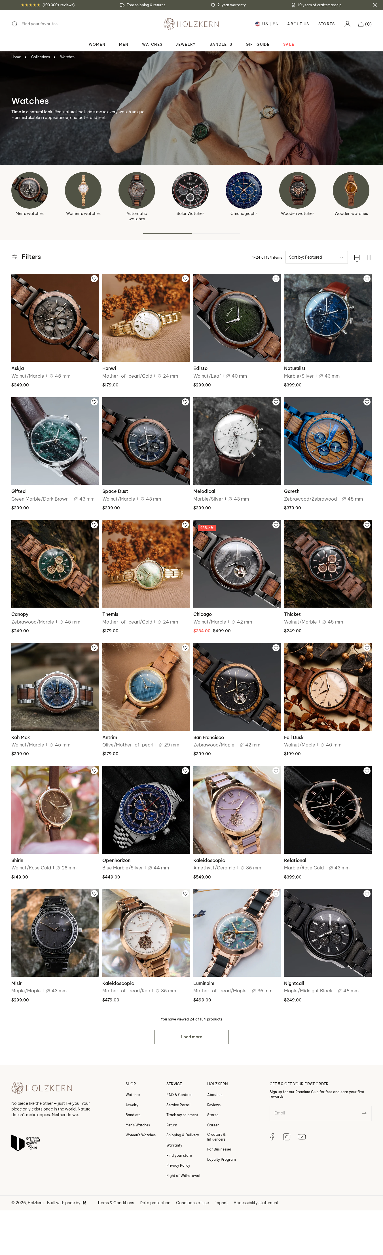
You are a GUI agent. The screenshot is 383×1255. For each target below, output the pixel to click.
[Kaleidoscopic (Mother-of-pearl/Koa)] (146, 933)
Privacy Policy (178, 1165)
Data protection (155, 1202)
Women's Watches (141, 1135)
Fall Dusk (294, 737)
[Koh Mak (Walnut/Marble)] (55, 687)
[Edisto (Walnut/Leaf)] (237, 318)
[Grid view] (368, 257)
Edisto (200, 368)
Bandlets (133, 1115)
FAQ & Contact (179, 1095)
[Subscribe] (364, 1113)
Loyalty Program (221, 1159)
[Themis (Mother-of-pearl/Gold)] (146, 564)
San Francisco (208, 737)
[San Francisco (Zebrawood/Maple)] (237, 687)
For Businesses (219, 1149)
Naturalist (295, 368)
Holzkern (36, 1202)
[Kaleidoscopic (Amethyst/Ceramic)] (237, 810)
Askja (17, 368)
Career (213, 1125)
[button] (365, 24)
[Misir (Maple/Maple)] (55, 933)
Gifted (18, 491)
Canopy (19, 614)
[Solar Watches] (190, 190)
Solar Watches (190, 213)
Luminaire (204, 983)
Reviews (214, 1105)
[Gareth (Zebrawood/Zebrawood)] (328, 441)
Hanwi (109, 368)
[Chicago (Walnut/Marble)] (237, 564)
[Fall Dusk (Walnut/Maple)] (328, 687)
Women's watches (83, 213)
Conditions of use (192, 1202)
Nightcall (294, 983)
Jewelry (132, 1105)
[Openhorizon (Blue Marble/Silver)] (146, 810)
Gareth (291, 491)
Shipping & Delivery (182, 1135)
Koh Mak (20, 737)
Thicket (292, 614)
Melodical (204, 491)
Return (171, 1125)
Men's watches (30, 213)
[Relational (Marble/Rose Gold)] (328, 810)
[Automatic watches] (137, 190)
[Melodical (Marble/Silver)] (237, 441)
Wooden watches (297, 213)
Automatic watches (136, 216)
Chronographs (243, 213)
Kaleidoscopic (209, 860)
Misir (16, 983)
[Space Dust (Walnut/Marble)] (146, 441)
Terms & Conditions (115, 1202)
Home (16, 57)
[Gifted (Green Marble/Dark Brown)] (55, 441)
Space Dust (115, 491)
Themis (110, 614)
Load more (191, 1036)
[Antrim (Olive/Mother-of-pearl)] (146, 687)
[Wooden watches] (297, 190)
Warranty (174, 1145)
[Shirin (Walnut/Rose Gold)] (55, 810)
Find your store (179, 1155)
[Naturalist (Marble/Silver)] (328, 318)
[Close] (375, 5)
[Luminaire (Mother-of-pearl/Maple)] (237, 933)
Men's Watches (138, 1125)
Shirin (17, 860)
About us (214, 1095)
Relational (295, 860)
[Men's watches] (29, 190)
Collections (40, 57)
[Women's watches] (83, 190)
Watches (67, 57)
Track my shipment (182, 1115)
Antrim (109, 737)
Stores (326, 24)
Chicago (202, 614)
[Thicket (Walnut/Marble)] (328, 564)
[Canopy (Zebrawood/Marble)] (55, 564)
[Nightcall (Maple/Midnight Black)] (328, 933)
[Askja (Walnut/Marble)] (55, 318)
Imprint (221, 1202)
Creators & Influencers (216, 1136)
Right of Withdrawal (183, 1176)
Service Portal (178, 1105)
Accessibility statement (256, 1202)
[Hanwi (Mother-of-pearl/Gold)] (146, 318)
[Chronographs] (244, 190)
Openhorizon (116, 860)
